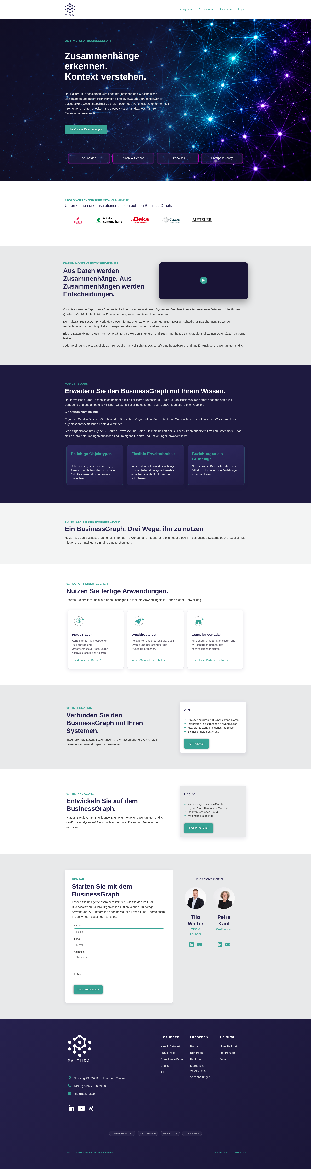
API (163, 1072)
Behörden (196, 1052)
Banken (195, 1046)
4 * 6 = (77, 974)
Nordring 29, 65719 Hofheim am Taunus (99, 1078)
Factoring (196, 1059)
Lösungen (183, 9)
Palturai (223, 9)
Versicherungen (200, 1077)
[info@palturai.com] (69, 1093)
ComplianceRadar (172, 1059)
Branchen (204, 9)
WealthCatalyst (170, 1046)
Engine (165, 1065)
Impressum (221, 1152)
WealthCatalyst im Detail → (148, 660)
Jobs (223, 1059)
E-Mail (77, 938)
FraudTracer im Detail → (87, 660)
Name (77, 925)
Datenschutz (239, 1152)
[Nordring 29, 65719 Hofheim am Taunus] (69, 1078)
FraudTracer (168, 1052)
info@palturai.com (85, 1093)
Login (241, 9)
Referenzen (227, 1052)
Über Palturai (228, 1046)
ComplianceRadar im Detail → (210, 660)
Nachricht (79, 951)
